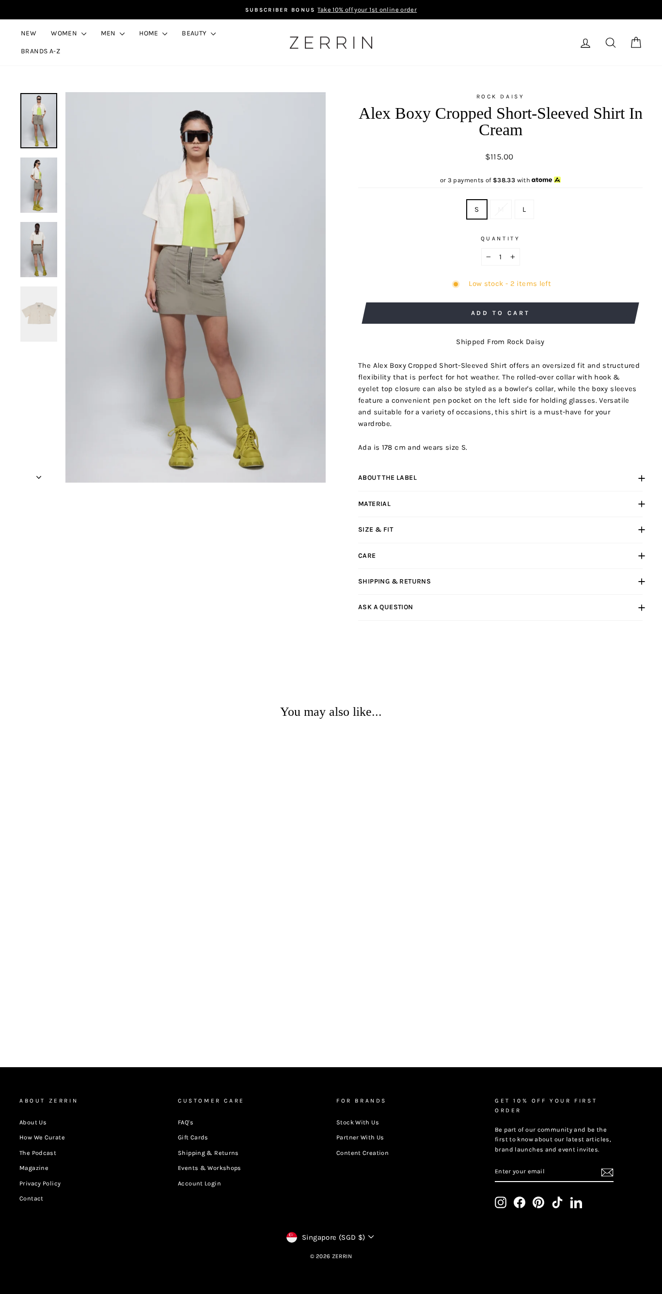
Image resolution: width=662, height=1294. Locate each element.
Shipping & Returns (394, 581)
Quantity (500, 238)
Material (374, 504)
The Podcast (37, 1152)
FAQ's (185, 1122)
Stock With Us (357, 1122)
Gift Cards (193, 1137)
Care (367, 556)
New (28, 33)
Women (65, 33)
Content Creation (362, 1152)
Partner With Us (360, 1137)
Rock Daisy (500, 96)
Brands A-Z (40, 51)
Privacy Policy (40, 1183)
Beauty (195, 33)
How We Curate (42, 1137)
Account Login (199, 1183)
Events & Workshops (209, 1167)
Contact (31, 1198)
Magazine (33, 1167)
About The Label (387, 477)
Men (109, 33)
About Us (33, 1122)
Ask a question (385, 607)
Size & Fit (375, 529)
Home (149, 33)
